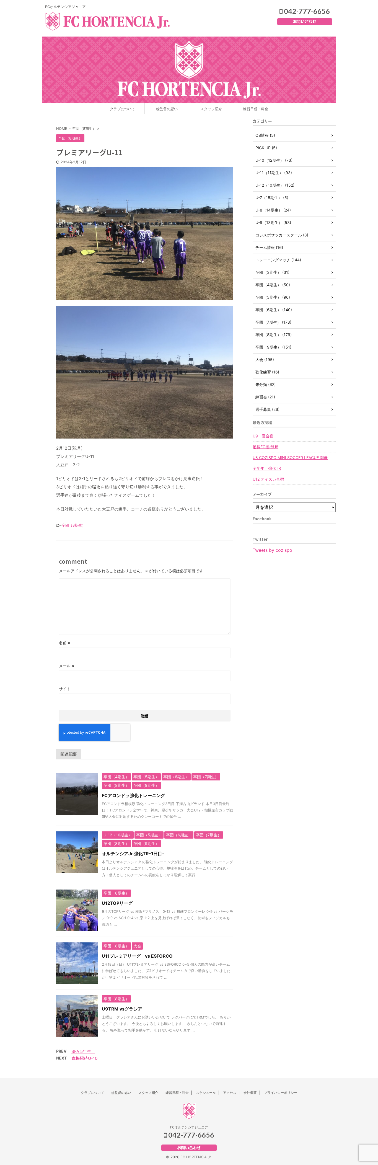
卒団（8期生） (74, 525)
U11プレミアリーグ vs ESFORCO (137, 956)
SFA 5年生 (83, 1051)
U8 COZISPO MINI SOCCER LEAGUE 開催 (290, 457)
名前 (64, 642)
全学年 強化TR (267, 468)
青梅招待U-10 (84, 1058)
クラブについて (122, 109)
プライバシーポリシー (280, 1093)
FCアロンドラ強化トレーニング (133, 795)
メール (66, 665)
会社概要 (250, 1093)
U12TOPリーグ (117, 903)
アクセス (229, 1093)
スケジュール (206, 1093)
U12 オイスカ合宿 (268, 479)
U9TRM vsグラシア (122, 1009)
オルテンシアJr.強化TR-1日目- (133, 853)
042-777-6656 (306, 11)
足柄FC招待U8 (265, 446)
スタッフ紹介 (211, 109)
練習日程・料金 (255, 109)
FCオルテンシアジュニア (189, 1127)
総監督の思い (167, 109)
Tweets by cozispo (272, 550)
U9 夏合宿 (263, 436)
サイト (65, 688)
